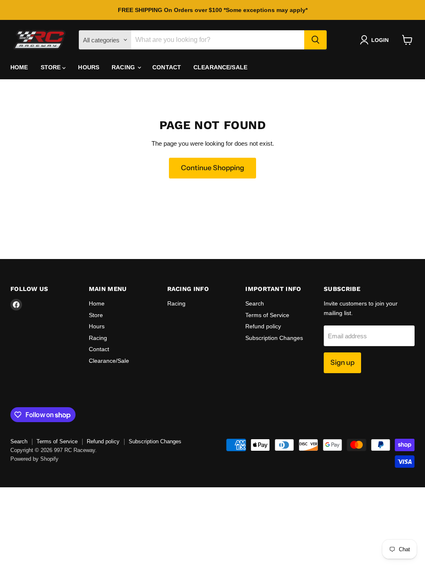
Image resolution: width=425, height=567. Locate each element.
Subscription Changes (274, 338)
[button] (376, 40)
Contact (166, 67)
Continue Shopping (212, 168)
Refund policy (263, 326)
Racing (124, 67)
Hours (88, 67)
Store (52, 67)
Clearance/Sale (220, 67)
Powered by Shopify (34, 459)
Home (19, 67)
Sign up (342, 362)
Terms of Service (267, 315)
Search (254, 303)
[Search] (315, 39)
